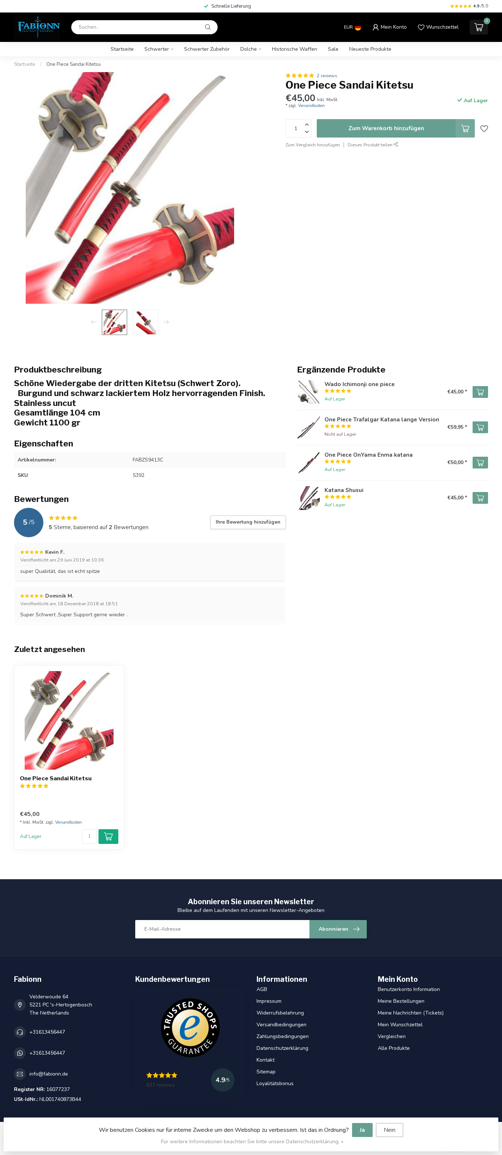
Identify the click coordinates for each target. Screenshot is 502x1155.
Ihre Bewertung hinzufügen (248, 522)
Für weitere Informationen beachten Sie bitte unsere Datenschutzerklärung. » (252, 1141)
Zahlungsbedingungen (283, 1036)
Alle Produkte (394, 1048)
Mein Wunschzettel (400, 1024)
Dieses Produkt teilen (371, 145)
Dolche (248, 49)
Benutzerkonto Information (409, 989)
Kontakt (266, 1059)
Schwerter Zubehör (207, 49)
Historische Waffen (294, 49)
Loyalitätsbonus (275, 1083)
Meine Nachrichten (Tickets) (411, 1012)
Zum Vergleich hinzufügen (313, 145)
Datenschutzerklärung (282, 1048)
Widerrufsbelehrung (280, 1012)
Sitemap (266, 1071)
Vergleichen (392, 1036)
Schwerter (156, 49)
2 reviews (327, 75)
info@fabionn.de (48, 1073)
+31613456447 (47, 1032)
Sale (333, 49)
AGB (262, 989)
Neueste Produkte (370, 49)
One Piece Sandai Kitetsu (73, 64)
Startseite (122, 49)
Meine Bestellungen (401, 1001)
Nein (389, 1130)
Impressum (269, 1001)
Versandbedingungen (281, 1024)
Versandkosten (311, 105)
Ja (362, 1130)
